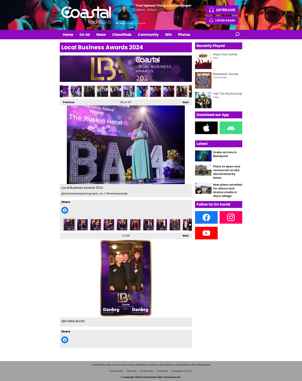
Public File (132, 371)
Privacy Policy (116, 371)
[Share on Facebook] (64, 210)
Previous (67, 102)
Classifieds (121, 34)
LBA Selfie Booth (69, 224)
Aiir (179, 377)
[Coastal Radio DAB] (86, 15)
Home (68, 34)
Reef (122, 23)
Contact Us (162, 371)
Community (148, 34)
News (101, 34)
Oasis (216, 97)
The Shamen (220, 77)
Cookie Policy (147, 371)
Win (168, 34)
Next (184, 102)
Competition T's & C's (182, 371)
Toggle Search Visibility (237, 34)
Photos (184, 34)
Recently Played (211, 45)
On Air (84, 34)
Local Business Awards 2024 (62, 91)
